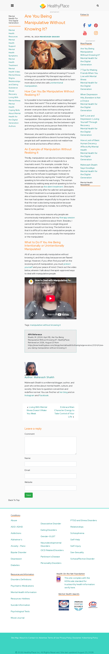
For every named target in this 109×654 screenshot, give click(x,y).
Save (28, 495)
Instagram (30, 395)
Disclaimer (76, 638)
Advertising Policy (90, 638)
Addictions (16, 533)
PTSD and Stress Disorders (83, 520)
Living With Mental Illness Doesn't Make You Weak (37, 410)
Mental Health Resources (13, 33)
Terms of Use (53, 638)
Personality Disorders (51, 563)
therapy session (67, 217)
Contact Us (33, 638)
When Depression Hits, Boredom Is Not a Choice (90, 97)
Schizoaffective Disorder (82, 558)
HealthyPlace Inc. (32, 652)
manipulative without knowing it (45, 325)
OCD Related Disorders (52, 550)
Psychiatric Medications (22, 585)
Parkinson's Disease (50, 556)
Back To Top (14, 500)
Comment (30, 433)
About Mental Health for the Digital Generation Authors (15, 119)
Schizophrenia (77, 533)
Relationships (76, 526)
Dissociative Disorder (51, 523)
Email (27, 470)
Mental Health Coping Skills (14, 106)
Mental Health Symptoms (13, 52)
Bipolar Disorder (18, 552)
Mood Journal (17, 617)
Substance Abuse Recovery (13, 90)
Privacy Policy (66, 638)
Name (28, 458)
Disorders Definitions (21, 579)
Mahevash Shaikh (50, 37)
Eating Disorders (49, 530)
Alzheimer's (16, 539)
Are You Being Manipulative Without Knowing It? (90, 51)
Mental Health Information (24, 592)
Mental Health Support (12, 42)
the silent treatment (53, 186)
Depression (16, 558)
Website (28, 482)
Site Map (15, 638)
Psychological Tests (20, 611)
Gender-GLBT (48, 536)
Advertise (43, 638)
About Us (23, 638)
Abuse (14, 520)
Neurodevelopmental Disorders (51, 544)
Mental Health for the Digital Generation (89, 61)
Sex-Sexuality (77, 552)
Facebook (44, 395)
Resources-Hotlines (20, 598)
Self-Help (75, 539)
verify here (69, 587)
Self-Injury (75, 546)
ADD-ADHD (17, 526)
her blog (64, 392)
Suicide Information (20, 605)
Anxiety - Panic (18, 546)
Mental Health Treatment (13, 62)
